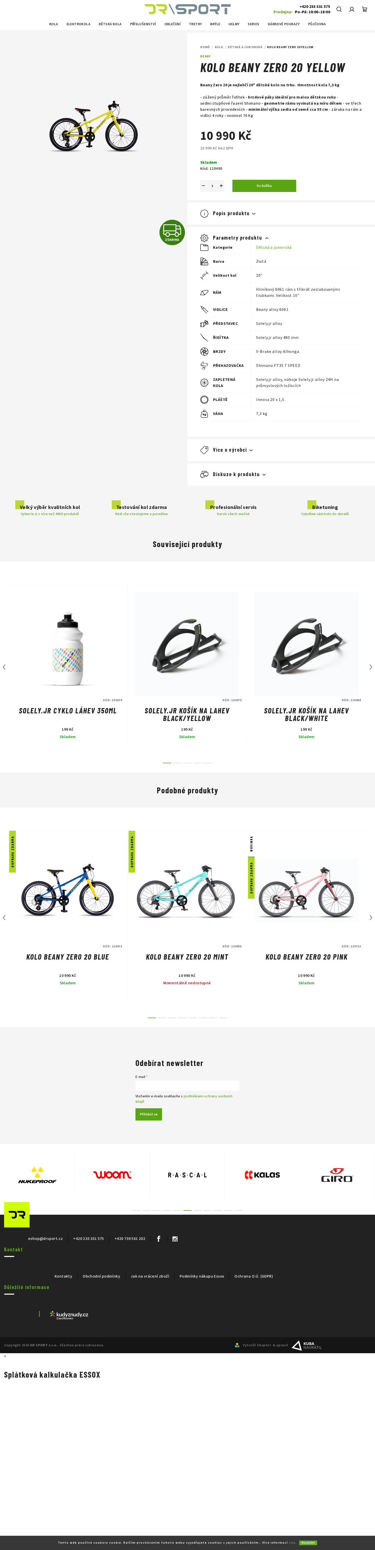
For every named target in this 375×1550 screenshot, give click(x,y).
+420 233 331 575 (314, 7)
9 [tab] (218, 1210)
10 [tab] (228, 1210)
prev (4, 667)
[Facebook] (158, 1239)
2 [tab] (147, 1210)
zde (292, 1543)
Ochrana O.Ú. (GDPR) (253, 1276)
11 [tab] (238, 1210)
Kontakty (63, 1276)
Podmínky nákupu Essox (202, 1276)
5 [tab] (177, 1210)
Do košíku (264, 185)
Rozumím (308, 1543)
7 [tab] (198, 1210)
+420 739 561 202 (130, 1238)
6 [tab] (187, 1210)
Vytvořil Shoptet (257, 1345)
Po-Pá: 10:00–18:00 (301, 12)
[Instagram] (175, 1238)
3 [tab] (157, 1210)
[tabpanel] (37, 1175)
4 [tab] (167, 1210)
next (371, 667)
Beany (205, 56)
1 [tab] (136, 1210)
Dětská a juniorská (274, 247)
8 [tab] (208, 1210)
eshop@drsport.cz (45, 1238)
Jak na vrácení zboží (150, 1276)
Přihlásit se (149, 1114)
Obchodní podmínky (101, 1276)
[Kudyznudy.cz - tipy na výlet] (69, 1315)
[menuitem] (53, 24)
